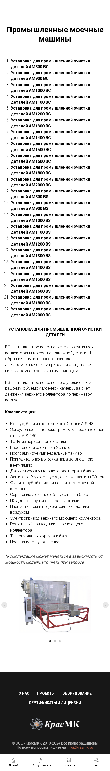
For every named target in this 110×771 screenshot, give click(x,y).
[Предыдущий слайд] (4, 605)
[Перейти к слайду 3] (60, 641)
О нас (24, 693)
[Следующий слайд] (106, 605)
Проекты (46, 693)
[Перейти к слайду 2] (55, 641)
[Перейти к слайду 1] (50, 641)
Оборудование (77, 693)
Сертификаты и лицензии (55, 703)
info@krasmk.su (80, 747)
